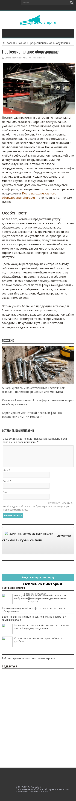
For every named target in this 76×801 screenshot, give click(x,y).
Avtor (19, 58)
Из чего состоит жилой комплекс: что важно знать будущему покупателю (41, 627)
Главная (10, 43)
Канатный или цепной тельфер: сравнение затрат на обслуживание (34, 609)
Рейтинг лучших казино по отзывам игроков (28, 658)
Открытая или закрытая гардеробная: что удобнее (39, 639)
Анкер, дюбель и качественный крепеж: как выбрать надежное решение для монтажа (33, 390)
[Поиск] (71, 2)
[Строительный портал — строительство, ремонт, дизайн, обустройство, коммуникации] (38, 22)
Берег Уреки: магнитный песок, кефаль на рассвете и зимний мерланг (32, 415)
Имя (5, 470)
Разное (22, 43)
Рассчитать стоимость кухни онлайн (38, 538)
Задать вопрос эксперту (38, 577)
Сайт (6, 492)
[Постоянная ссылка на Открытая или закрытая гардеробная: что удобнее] (7, 646)
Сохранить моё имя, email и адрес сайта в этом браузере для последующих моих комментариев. (38, 506)
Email (6, 481)
